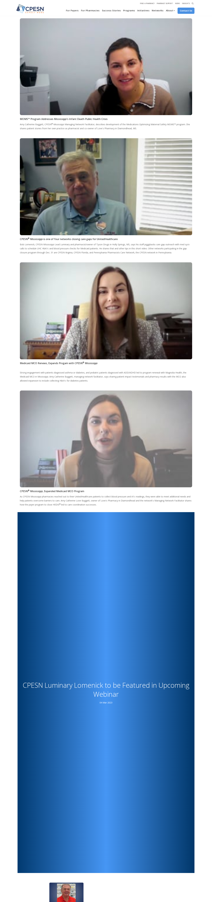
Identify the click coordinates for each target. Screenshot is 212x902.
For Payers (72, 10)
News (177, 3)
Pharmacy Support (165, 3)
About (169, 10)
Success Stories (111, 10)
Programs (129, 10)
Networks (157, 10)
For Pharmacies (90, 10)
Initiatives (143, 10)
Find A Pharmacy (147, 3)
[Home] (30, 9)
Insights (186, 3)
